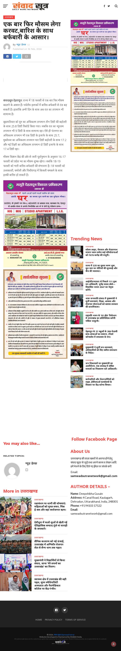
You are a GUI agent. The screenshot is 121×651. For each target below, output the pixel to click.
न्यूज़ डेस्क (21, 44)
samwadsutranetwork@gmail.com (94, 476)
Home (38, 619)
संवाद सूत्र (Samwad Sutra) (64, 634)
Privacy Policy (53, 619)
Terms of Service (75, 619)
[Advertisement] (94, 412)
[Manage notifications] (113, 644)
